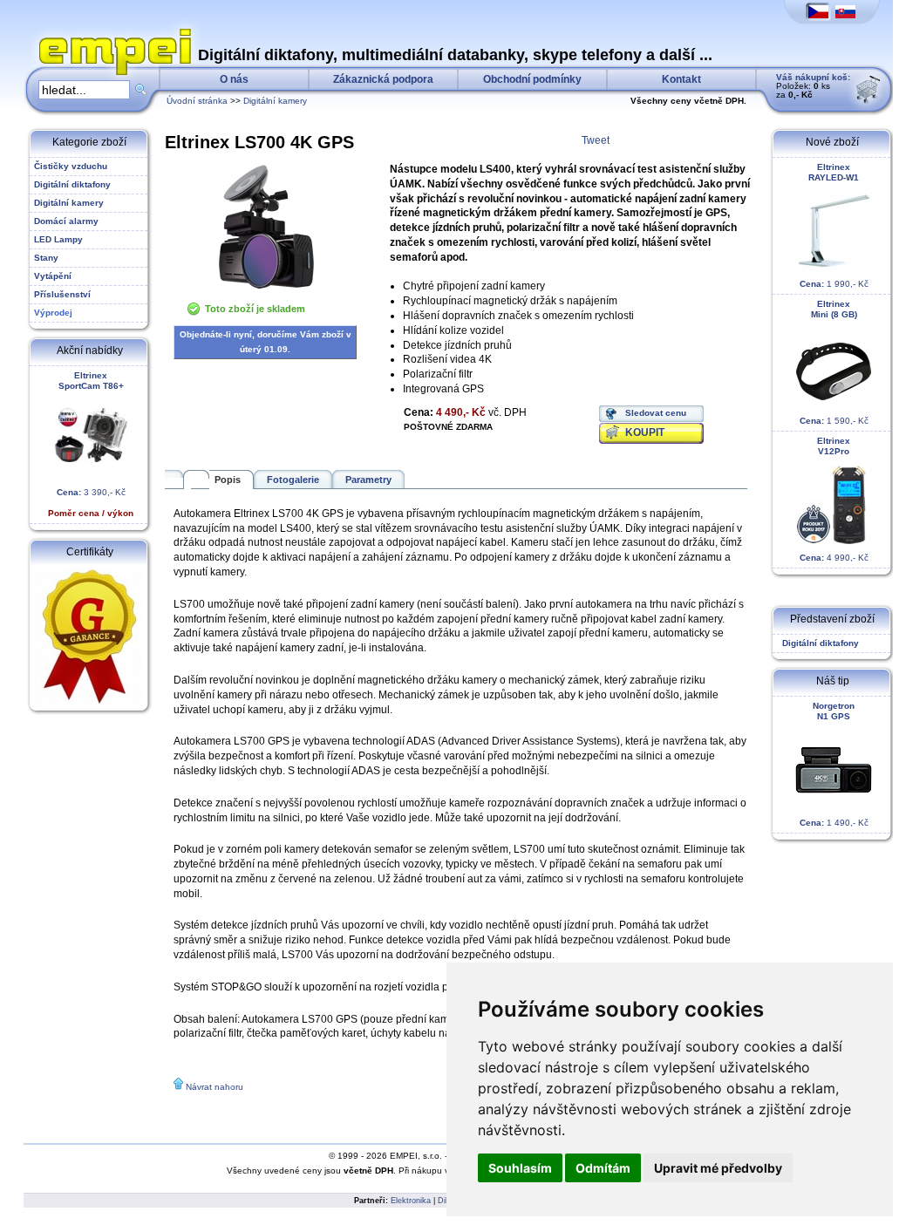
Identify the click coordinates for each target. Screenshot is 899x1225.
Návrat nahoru (214, 1087)
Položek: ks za (813, 85)
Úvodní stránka (197, 100)
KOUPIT (644, 432)
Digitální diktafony (818, 643)
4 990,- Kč (834, 499)
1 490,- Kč (834, 764)
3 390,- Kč (90, 444)
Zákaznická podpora (383, 79)
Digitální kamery (275, 100)
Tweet (596, 140)
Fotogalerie (293, 479)
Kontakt (681, 79)
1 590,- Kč (834, 362)
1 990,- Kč (834, 225)
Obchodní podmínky (532, 79)
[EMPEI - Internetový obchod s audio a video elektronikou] (111, 31)
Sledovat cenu (655, 413)
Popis (228, 479)
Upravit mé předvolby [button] (718, 1167)
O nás (234, 79)
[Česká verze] (818, 12)
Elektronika (411, 1200)
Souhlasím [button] (520, 1167)
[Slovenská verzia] (845, 12)
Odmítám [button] (602, 1167)
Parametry (368, 479)
